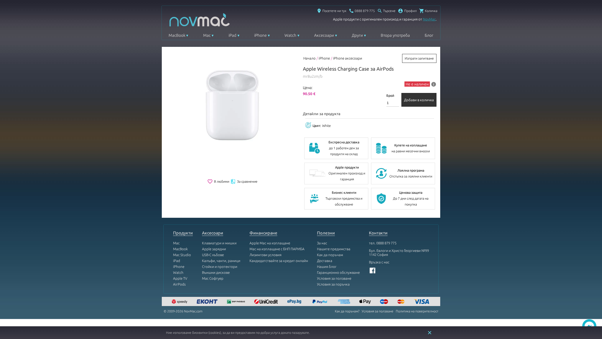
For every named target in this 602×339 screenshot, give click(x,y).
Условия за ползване (334, 278)
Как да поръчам (330, 255)
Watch (290, 35)
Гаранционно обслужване (338, 272)
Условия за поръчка (333, 284)
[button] (407, 11)
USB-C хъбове (213, 255)
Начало (309, 58)
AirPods (179, 284)
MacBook (177, 35)
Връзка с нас (379, 262)
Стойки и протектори (219, 267)
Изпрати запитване (419, 58)
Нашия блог (327, 267)
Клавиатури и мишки (219, 243)
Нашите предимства (333, 249)
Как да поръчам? (347, 311)
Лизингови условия (265, 255)
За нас (322, 243)
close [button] (429, 332)
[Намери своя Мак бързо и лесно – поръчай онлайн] (295, 302)
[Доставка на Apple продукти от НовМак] (180, 302)
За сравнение (243, 181)
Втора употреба (395, 35)
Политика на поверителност (417, 311)
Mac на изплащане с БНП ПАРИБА (277, 249)
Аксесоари (324, 35)
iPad (232, 35)
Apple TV (180, 278)
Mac (207, 35)
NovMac (429, 19)
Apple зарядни (214, 249)
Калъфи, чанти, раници (221, 261)
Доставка (324, 261)
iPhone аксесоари (347, 58)
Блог (429, 35)
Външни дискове (216, 272)
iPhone (260, 35)
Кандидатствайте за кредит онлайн (279, 261)
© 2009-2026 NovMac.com (183, 311)
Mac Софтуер (212, 278)
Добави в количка (419, 100)
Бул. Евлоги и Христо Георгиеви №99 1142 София (399, 253)
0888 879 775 (386, 243)
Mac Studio (182, 255)
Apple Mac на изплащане (270, 243)
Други (357, 35)
